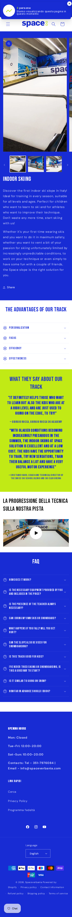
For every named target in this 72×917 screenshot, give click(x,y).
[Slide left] (4, 165)
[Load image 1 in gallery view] (18, 164)
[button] (8, 24)
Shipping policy (36, 893)
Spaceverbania (33, 882)
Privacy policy (29, 887)
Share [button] (11, 287)
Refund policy (16, 893)
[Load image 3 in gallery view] (54, 164)
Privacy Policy (17, 801)
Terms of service (58, 893)
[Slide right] (67, 165)
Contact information (52, 887)
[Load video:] (36, 533)
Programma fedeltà (21, 810)
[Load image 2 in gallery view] (36, 164)
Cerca (12, 791)
